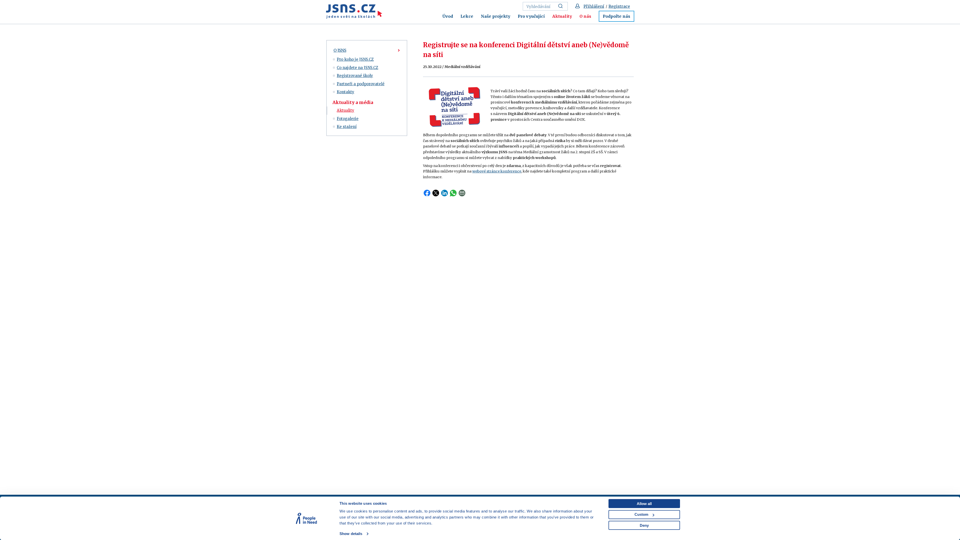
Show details (351, 534)
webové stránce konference (496, 171)
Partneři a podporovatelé (360, 84)
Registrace (619, 6)
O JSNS (340, 50)
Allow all (644, 504)
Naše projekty (495, 16)
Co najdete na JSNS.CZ (357, 67)
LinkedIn (444, 193)
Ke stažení (346, 126)
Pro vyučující (531, 16)
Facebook (427, 193)
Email (462, 193)
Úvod (447, 16)
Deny (644, 525)
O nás (585, 16)
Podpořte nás (616, 16)
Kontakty (345, 92)
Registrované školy (355, 75)
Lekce (466, 16)
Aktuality (562, 16)
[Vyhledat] (562, 6)
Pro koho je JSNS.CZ (355, 59)
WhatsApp (453, 193)
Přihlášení (594, 6)
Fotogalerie (347, 118)
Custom (641, 514)
